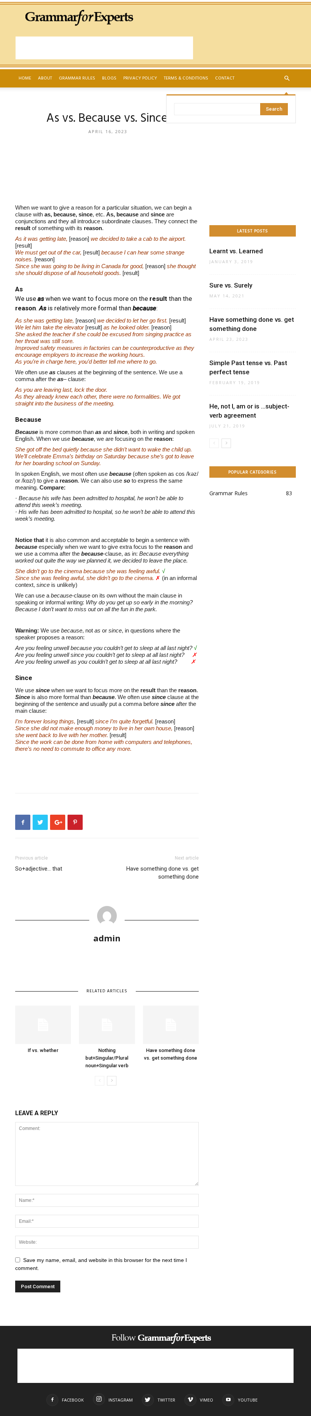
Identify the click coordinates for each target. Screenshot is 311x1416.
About (45, 78)
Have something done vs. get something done (162, 872)
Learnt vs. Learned (236, 251)
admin (107, 938)
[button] (287, 78)
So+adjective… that (38, 868)
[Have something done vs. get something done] (171, 1025)
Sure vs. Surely (230, 285)
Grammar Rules (77, 78)
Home (25, 78)
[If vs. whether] (43, 1025)
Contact (224, 78)
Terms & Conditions (186, 78)
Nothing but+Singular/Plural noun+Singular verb (107, 1057)
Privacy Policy (140, 78)
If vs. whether (43, 1050)
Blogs (109, 78)
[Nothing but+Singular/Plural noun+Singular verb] (107, 1025)
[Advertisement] (104, 48)
